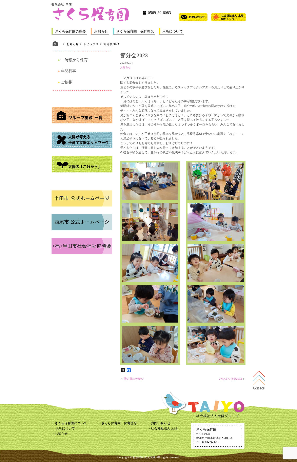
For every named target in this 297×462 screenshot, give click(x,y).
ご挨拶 (66, 82)
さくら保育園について (71, 423)
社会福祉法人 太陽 (164, 428)
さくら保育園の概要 (70, 31)
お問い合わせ (160, 423)
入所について (172, 31)
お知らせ (101, 31)
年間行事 (68, 71)
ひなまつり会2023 (230, 378)
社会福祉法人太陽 (144, 457)
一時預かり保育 (74, 60)
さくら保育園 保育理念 (135, 31)
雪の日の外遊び (134, 378)
